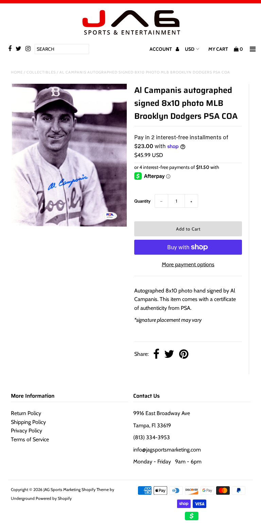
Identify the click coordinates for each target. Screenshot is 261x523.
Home (17, 72)
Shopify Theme (95, 489)
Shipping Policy (28, 422)
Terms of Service (30, 439)
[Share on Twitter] (169, 355)
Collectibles (41, 72)
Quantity (142, 201)
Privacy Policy (26, 430)
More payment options (188, 264)
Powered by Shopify (54, 498)
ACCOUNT (161, 49)
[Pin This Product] (183, 355)
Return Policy (26, 413)
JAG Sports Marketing (62, 489)
